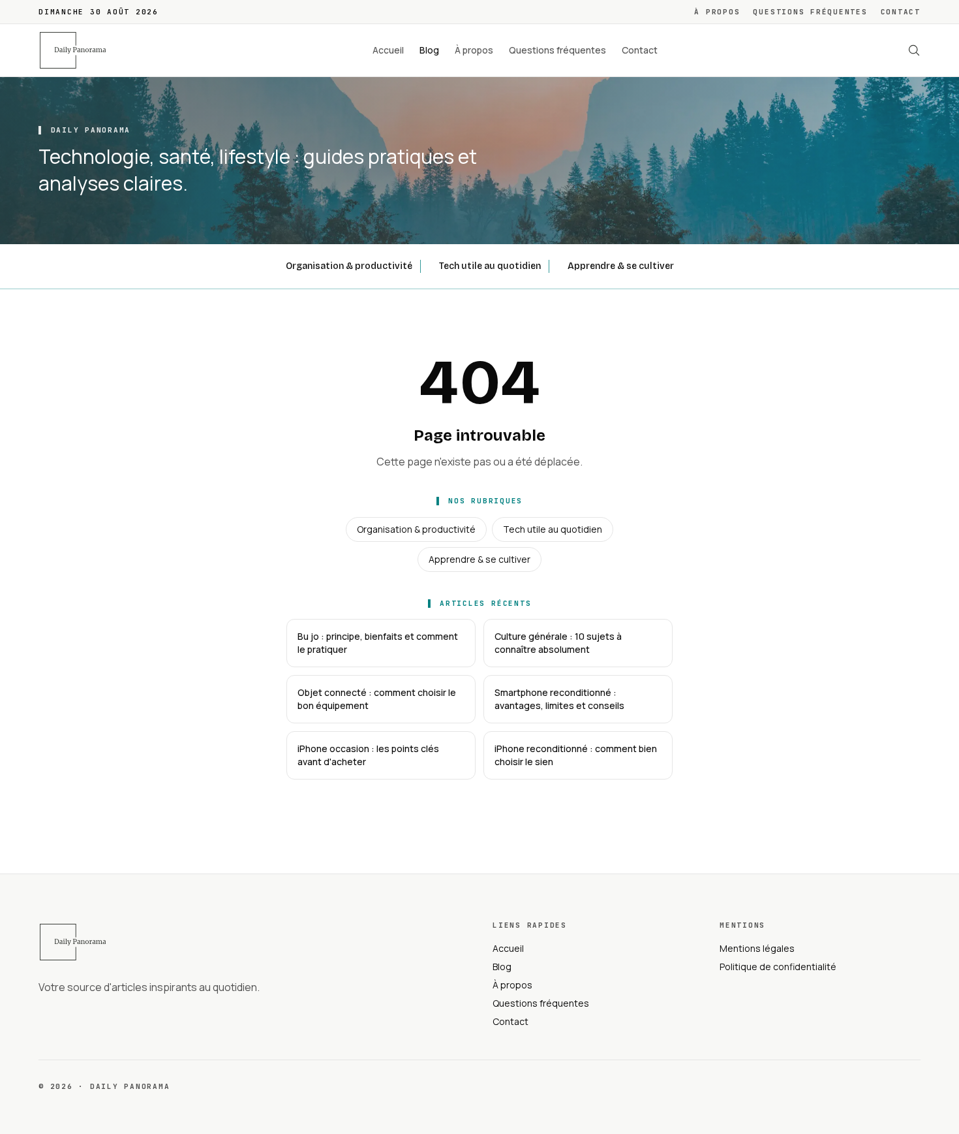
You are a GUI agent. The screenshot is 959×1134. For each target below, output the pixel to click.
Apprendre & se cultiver (621, 266)
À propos (717, 11)
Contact (901, 11)
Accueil (388, 50)
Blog (429, 50)
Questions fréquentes (810, 11)
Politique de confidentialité (778, 966)
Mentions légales (757, 948)
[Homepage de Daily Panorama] (80, 50)
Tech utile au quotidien (490, 266)
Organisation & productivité (349, 266)
